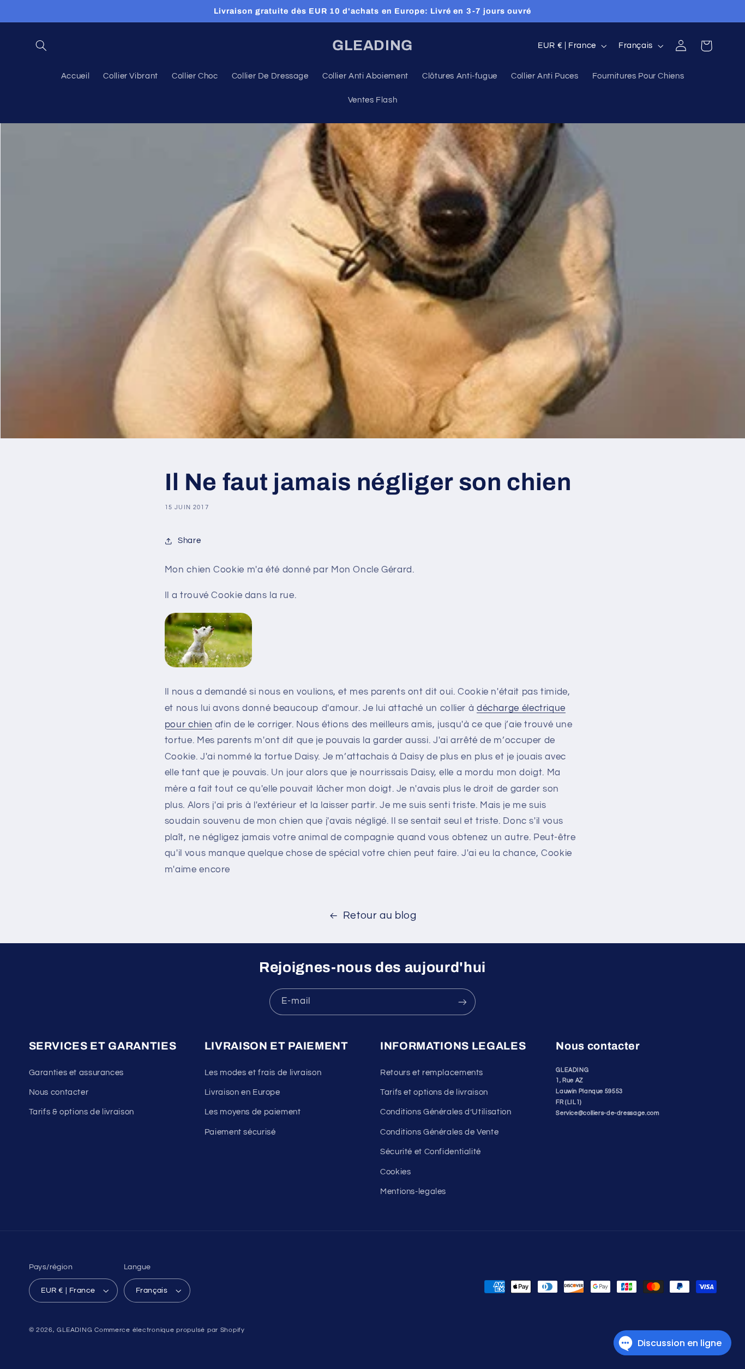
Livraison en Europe (242, 1092)
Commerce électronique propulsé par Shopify (169, 1330)
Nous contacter (59, 1092)
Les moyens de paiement (253, 1112)
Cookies (395, 1172)
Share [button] (189, 540)
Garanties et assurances (76, 1073)
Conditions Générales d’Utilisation (445, 1112)
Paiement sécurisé (240, 1132)
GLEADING (74, 1330)
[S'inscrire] (462, 1001)
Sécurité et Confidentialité (430, 1152)
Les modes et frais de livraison (263, 1073)
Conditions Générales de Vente (439, 1132)
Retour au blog (380, 915)
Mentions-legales (413, 1191)
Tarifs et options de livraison (434, 1092)
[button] (41, 45)
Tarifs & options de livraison (81, 1112)
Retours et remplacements (431, 1073)
